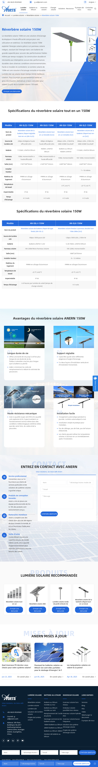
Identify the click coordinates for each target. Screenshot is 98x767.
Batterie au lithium (33, 8)
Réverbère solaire (33, 15)
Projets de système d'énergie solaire (69, 731)
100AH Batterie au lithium (53, 724)
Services (84, 702)
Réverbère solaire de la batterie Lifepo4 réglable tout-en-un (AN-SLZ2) (26, 133)
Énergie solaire (53, 8)
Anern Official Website (18, 759)
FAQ (83, 708)
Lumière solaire (23, 8)
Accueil (7, 15)
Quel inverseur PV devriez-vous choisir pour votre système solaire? (16, 666)
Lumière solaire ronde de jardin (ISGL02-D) (61, 602)
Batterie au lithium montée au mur (50, 703)
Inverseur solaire (44, 8)
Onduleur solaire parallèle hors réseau (70, 709)
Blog (83, 705)
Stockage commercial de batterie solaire (53, 720)
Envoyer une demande (12, 91)
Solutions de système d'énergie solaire (70, 725)
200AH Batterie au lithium (53, 728)
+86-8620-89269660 (14, 2)
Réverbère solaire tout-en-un (14, 602)
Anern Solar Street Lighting (34, 759)
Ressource (70, 8)
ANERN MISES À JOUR (49, 636)
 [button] (91, 63)
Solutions (61, 8)
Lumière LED (32, 708)
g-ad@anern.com (40, 2)
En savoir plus (24, 676)
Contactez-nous (89, 8)
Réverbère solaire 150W (50, 15)
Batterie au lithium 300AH (53, 731)
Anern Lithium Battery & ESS (51, 759)
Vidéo (84, 712)
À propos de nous (79, 8)
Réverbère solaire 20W (37, 604)
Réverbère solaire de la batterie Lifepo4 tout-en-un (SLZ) (85, 133)
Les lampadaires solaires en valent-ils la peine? (78, 666)
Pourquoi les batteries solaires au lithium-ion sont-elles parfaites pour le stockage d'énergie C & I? (48, 668)
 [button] (91, 26)
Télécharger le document (87, 716)
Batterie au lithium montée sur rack (50, 709)
